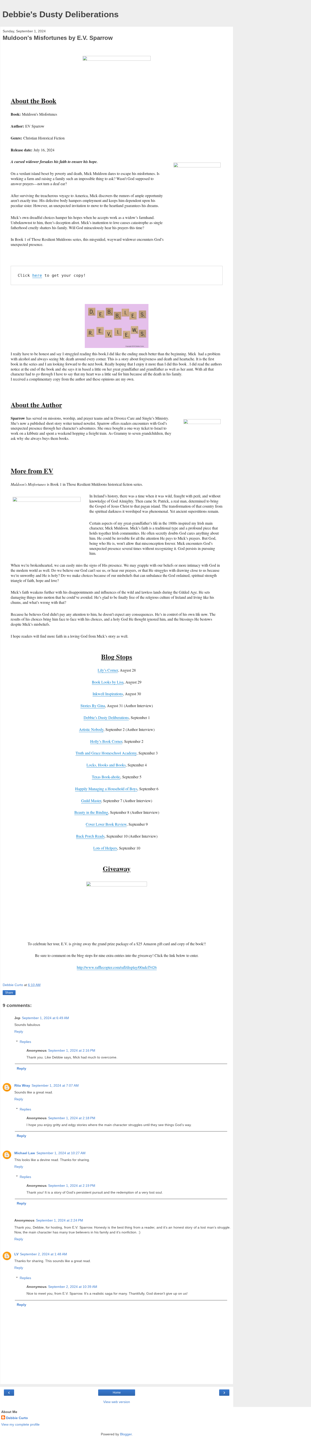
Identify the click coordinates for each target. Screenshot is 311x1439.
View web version (116, 1402)
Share (9, 992)
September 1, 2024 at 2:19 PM (71, 1186)
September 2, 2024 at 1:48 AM (43, 1254)
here (37, 275)
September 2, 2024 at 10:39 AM (72, 1287)
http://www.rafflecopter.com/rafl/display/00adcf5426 (117, 967)
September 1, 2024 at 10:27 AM (61, 1153)
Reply (18, 1031)
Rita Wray (22, 1085)
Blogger (126, 1434)
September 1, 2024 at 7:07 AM (55, 1085)
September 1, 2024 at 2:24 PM (59, 1220)
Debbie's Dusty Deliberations (60, 14)
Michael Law (24, 1153)
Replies (25, 1042)
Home (117, 1392)
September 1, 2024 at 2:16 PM (71, 1050)
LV (16, 1254)
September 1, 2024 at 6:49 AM (45, 1018)
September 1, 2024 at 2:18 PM (71, 1118)
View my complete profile (20, 1424)
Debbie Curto (17, 1418)
